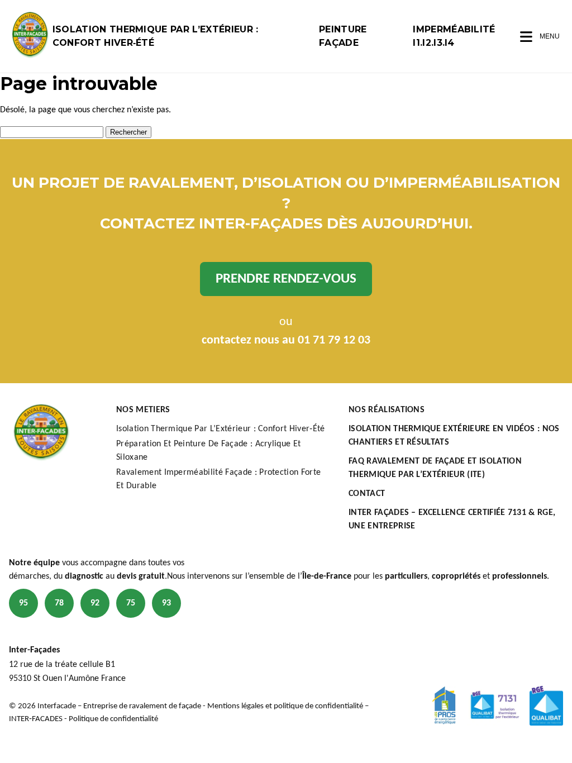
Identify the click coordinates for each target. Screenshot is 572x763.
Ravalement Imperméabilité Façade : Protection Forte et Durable (218, 479)
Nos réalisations (387, 410)
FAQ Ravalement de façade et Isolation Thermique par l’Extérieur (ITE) (435, 468)
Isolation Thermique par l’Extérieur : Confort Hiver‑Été (156, 36)
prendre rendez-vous (286, 279)
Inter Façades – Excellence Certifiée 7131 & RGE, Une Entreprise (452, 519)
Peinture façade (343, 36)
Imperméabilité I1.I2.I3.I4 (454, 36)
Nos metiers (143, 410)
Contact (367, 493)
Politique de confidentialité (113, 719)
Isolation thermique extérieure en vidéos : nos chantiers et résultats (454, 436)
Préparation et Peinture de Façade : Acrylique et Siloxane (208, 451)
